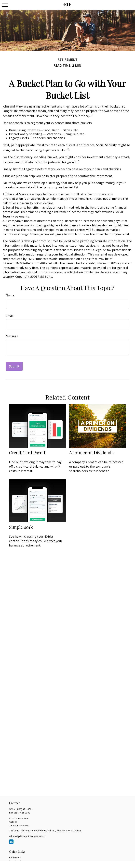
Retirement (15, 857)
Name (10, 295)
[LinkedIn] (11, 841)
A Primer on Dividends (91, 452)
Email (10, 316)
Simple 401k (21, 527)
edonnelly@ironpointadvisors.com (27, 836)
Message (12, 336)
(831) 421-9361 (25, 809)
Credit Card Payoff (27, 452)
